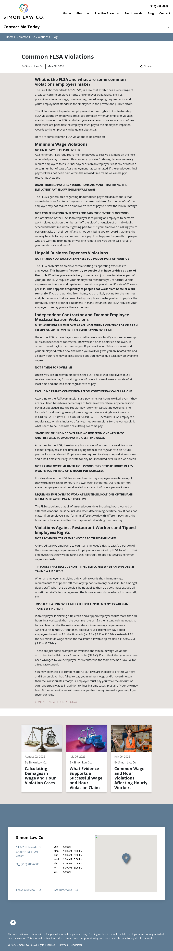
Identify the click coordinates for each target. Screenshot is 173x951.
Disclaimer (76, 944)
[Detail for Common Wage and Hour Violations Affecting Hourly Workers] (133, 758)
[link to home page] (24, 11)
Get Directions (63, 890)
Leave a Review (26, 890)
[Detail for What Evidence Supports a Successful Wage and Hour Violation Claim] (88, 758)
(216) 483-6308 (159, 6)
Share (148, 66)
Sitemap (63, 944)
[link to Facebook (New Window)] (13, 922)
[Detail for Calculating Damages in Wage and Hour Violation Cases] (43, 758)
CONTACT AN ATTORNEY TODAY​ (56, 702)
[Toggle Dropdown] (88, 13)
